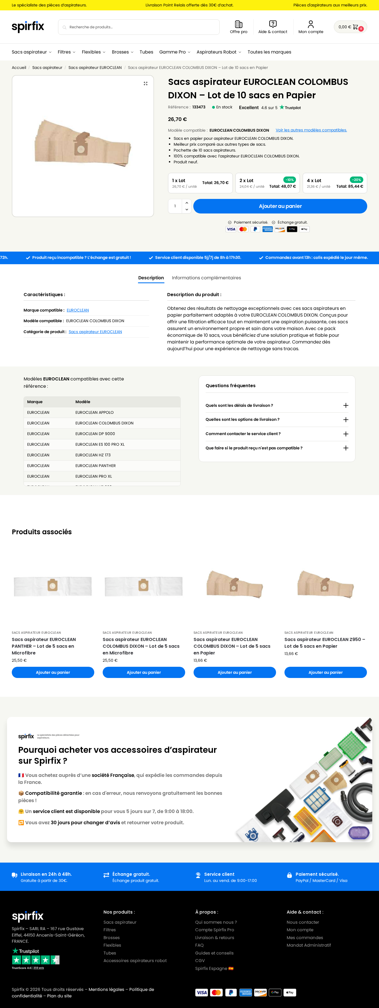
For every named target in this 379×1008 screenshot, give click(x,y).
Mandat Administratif (309, 945)
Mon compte (310, 31)
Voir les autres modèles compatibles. (311, 130)
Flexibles (112, 945)
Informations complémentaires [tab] (206, 278)
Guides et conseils (214, 953)
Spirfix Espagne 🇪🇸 (214, 968)
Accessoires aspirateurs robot (135, 960)
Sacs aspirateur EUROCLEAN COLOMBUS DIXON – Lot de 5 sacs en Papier (232, 646)
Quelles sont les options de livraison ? (243, 419)
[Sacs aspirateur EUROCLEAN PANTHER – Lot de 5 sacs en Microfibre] (53, 586)
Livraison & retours (214, 937)
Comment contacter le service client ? (243, 433)
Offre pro (238, 31)
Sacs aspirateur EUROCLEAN (95, 67)
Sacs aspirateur (47, 67)
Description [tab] (151, 278)
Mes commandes (305, 937)
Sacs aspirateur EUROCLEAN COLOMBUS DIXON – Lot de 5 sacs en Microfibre (141, 646)
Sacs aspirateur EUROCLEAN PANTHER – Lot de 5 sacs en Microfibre (44, 646)
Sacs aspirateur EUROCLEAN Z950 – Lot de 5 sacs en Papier (324, 642)
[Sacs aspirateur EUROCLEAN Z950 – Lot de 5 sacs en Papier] (325, 586)
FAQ (199, 945)
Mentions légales (106, 989)
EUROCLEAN (78, 310)
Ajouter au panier (280, 206)
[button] (350, 26)
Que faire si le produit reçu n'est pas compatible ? (254, 448)
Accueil (19, 67)
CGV (200, 960)
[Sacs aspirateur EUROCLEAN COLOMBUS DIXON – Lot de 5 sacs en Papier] (235, 586)
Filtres (110, 930)
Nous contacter (303, 922)
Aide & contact (272, 31)
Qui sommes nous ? (216, 922)
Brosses (112, 937)
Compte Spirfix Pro (214, 930)
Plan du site (59, 996)
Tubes (110, 953)
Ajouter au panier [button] (53, 672)
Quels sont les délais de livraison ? (239, 405)
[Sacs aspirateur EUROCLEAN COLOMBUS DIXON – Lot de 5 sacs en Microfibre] (144, 586)
